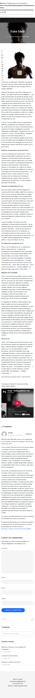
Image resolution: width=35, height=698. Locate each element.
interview (14, 262)
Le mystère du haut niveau (9, 655)
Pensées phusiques (20, 36)
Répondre (29, 434)
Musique (11, 36)
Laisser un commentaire (13, 610)
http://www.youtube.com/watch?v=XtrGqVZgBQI (16, 529)
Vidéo (27, 36)
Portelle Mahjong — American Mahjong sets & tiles (11, 14)
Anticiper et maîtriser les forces (10, 662)
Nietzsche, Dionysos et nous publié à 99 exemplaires (13, 648)
